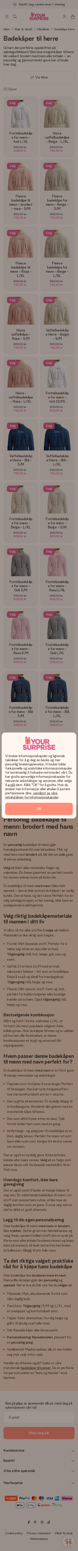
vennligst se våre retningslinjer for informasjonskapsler (31, 795)
